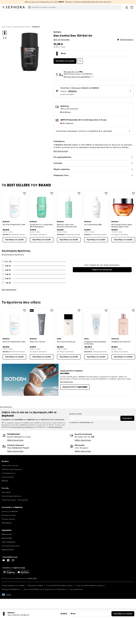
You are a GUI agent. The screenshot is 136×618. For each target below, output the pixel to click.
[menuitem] (126, 7)
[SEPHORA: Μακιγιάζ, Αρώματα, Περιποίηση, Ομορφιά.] (15, 7)
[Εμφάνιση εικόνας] (5, 33)
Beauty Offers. (32, 578)
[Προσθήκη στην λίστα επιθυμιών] (24, 193)
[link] (102, 269)
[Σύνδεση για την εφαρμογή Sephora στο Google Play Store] (9, 572)
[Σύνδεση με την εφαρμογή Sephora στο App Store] (23, 572)
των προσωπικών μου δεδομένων (22, 427)
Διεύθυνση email (75, 414)
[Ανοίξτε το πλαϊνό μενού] (3, 7)
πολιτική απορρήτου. (55, 427)
